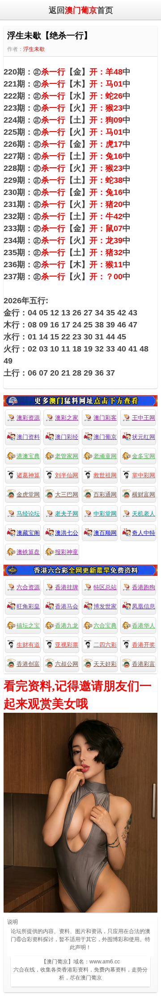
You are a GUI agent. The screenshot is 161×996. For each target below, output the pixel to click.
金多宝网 (143, 456)
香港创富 (28, 664)
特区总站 (105, 587)
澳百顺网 (105, 532)
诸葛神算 (28, 475)
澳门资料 (28, 437)
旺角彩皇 (28, 606)
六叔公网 (66, 664)
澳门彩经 (66, 437)
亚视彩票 (66, 644)
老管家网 (66, 456)
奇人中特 (143, 532)
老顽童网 (105, 456)
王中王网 (143, 417)
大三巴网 (66, 494)
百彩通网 (105, 494)
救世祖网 (105, 475)
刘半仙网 (66, 475)
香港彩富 (143, 664)
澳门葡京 (105, 437)
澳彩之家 (66, 417)
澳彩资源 (28, 417)
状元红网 (143, 437)
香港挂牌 (66, 587)
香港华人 (143, 625)
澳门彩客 (105, 417)
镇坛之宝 (28, 625)
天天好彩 (105, 664)
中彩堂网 (105, 513)
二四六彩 (105, 644)
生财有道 (28, 644)
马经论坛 (28, 513)
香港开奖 (143, 644)
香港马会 (66, 606)
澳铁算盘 (28, 552)
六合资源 (28, 587)
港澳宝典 (28, 456)
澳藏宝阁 (28, 532)
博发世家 (105, 606)
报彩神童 (66, 552)
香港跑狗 (143, 587)
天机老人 (143, 513)
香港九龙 (66, 625)
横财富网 (143, 494)
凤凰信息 (143, 606)
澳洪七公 (66, 532)
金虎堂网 (28, 494)
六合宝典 (105, 625)
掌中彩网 (143, 475)
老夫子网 (66, 513)
